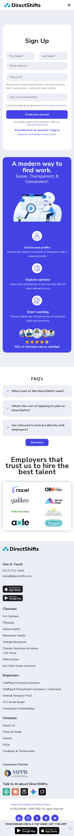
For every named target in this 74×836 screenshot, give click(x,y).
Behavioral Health (14, 636)
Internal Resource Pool (17, 696)
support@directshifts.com (37, 125)
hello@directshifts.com (17, 576)
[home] (21, 5)
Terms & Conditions (21, 804)
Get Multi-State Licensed (19, 666)
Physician (8, 623)
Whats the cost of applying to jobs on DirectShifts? (38, 408)
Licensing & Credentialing (18, 708)
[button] (69, 5)
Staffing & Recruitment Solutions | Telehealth (32, 689)
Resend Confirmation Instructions (37, 134)
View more (37, 442)
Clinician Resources (15, 642)
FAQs (6, 745)
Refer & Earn (11, 659)
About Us (9, 725)
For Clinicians (11, 616)
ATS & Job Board (13, 702)
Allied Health (11, 629)
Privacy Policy (60, 105)
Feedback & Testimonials (19, 751)
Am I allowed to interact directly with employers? (38, 427)
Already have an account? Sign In (37, 130)
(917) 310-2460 (13, 571)
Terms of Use (46, 105)
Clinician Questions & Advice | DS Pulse (20, 650)
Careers (7, 738)
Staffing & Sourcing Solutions (21, 683)
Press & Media (12, 732)
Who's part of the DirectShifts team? (38, 391)
